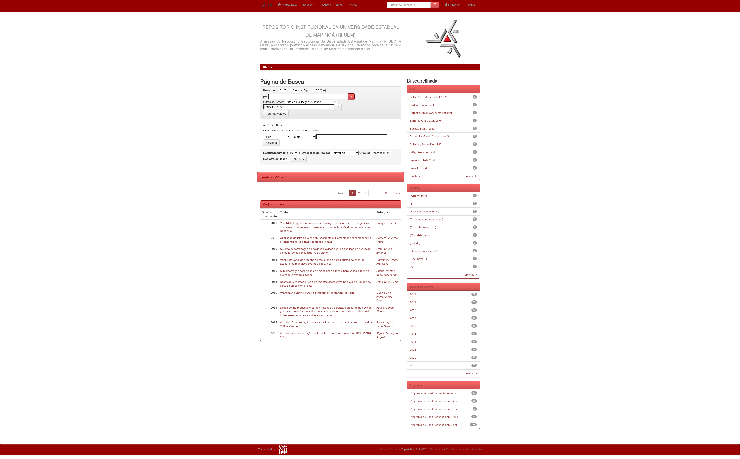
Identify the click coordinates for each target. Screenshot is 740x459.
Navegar (308, 4)
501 (412, 266)
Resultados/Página (275, 152)
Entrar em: (454, 4)
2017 (413, 310)
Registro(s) (270, 158)
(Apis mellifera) (419, 195)
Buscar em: (270, 90)
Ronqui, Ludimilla (386, 223)
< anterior (416, 175)
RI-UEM (268, 67)
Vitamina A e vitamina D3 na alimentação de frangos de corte (317, 292)
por (265, 96)
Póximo (396, 193)
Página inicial (289, 4)
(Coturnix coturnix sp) (423, 227)
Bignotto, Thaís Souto (423, 160)
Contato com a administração (464, 449)
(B (411, 203)
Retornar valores (276, 113)
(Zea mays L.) (418, 258)
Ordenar (364, 152)
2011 (413, 357)
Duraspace (436, 449)
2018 (413, 302)
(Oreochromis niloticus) (424, 250)
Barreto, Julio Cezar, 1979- (426, 120)
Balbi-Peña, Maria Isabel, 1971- (429, 97)
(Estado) (415, 243)
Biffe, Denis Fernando (423, 152)
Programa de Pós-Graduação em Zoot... (434, 424)
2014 (413, 333)
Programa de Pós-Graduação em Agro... (434, 393)
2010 (413, 365)
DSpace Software (389, 449)
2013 (413, 341)
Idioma (471, 4)
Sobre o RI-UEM (332, 4)
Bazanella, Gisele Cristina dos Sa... (431, 136)
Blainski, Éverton (420, 168)
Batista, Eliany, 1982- (423, 128)
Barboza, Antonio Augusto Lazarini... (432, 112)
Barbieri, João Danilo (422, 104)
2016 (413, 318)
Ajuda (353, 4)
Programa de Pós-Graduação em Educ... (435, 409)
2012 (413, 349)
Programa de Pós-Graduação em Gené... (435, 416)
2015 (413, 326)
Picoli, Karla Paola (387, 281)
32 (386, 193)
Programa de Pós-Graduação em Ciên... (434, 401)
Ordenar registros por (316, 152)
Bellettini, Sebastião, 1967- (426, 144)
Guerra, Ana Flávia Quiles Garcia (384, 296)
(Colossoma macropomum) (426, 219)
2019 (413, 294)
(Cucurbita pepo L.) (422, 235)
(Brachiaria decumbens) (424, 211)
